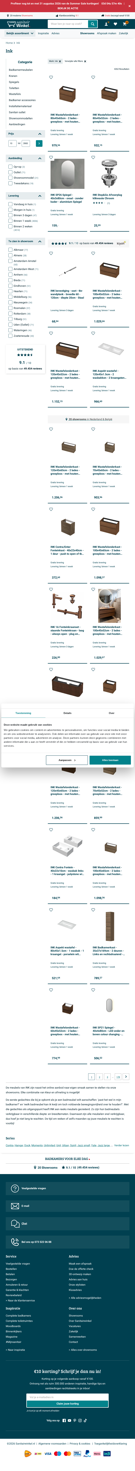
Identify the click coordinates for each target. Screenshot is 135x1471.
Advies (55, 33)
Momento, (37, 1145)
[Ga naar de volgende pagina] (126, 1076)
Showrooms (87, 33)
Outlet (19, 172)
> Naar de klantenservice (20, 1301)
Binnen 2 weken (23, 228)
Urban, (65, 1145)
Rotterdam (22, 314)
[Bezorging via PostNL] (28, 1453)
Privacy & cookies (80, 1444)
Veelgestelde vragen (34, 1188)
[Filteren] (39, 143)
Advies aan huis (78, 1279)
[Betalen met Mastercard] (67, 1453)
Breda (19, 280)
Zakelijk (123, 33)
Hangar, (19, 1145)
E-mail (25, 1206)
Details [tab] (68, 713)
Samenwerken (77, 1337)
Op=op (19, 167)
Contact (73, 1342)
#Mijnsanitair (13, 1342)
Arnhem (20, 275)
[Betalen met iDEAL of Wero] (37, 1453)
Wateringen (23, 330)
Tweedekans (23, 183)
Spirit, (73, 1145)
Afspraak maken (106, 33)
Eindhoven (22, 286)
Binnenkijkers (14, 1331)
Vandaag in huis (25, 204)
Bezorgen (11, 1279)
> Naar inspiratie (15, 1350)
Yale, (94, 1145)
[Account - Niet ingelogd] (106, 24)
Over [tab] (111, 713)
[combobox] (68, 24)
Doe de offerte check (81, 1269)
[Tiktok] (85, 1420)
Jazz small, (84, 1145)
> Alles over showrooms (83, 1350)
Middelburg (23, 297)
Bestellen (11, 1269)
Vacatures (75, 1326)
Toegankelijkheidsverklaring (110, 1444)
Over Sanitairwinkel (80, 1321)
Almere (20, 255)
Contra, (10, 1145)
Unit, (58, 1145)
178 (118, 1077)
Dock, (27, 1145)
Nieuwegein (23, 302)
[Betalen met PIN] (77, 1453)
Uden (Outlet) (24, 325)
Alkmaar (21, 250)
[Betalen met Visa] (47, 1453)
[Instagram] (80, 1420)
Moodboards (13, 1326)
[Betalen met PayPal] (87, 1453)
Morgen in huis (24, 210)
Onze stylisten (77, 1285)
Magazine (11, 1337)
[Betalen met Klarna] (97, 1453)
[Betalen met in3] (107, 1453)
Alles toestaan (110, 760)
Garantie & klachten (17, 1290)
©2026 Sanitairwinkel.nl (21, 1444)
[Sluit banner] (129, 6)
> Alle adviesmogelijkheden (85, 1298)
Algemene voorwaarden (52, 1444)
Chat (24, 1224)
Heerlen (20, 291)
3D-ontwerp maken (80, 1274)
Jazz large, (104, 1145)
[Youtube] (69, 1420)
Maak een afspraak (80, 1264)
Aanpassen (65, 760)
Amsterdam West (26, 269)
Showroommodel (26, 178)
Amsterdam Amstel (25, 262)
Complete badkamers (18, 1316)
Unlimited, (50, 1145)
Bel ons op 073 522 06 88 (36, 1242)
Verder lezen (121, 1145)
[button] (51, 77)
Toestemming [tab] (23, 713)
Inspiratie (43, 33)
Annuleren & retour (17, 1285)
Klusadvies (75, 1290)
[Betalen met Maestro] (57, 1453)
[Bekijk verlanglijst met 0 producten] (115, 24)
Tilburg (20, 319)
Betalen (10, 1274)
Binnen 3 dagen (25, 215)
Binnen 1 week (26, 221)
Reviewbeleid (14, 1295)
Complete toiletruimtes (19, 1321)
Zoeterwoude (24, 336)
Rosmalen (22, 308)
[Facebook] (64, 1420)
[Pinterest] (75, 1420)
